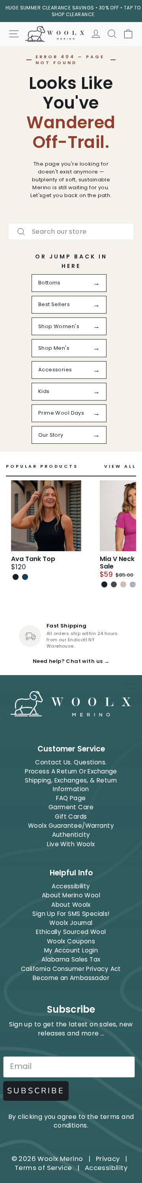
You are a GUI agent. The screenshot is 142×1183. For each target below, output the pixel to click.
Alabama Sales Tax (70, 959)
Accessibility (71, 886)
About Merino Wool (71, 895)
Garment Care (71, 807)
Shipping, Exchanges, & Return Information (71, 784)
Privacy (108, 1158)
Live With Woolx (71, 844)
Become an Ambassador (71, 978)
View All (120, 466)
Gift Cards (71, 816)
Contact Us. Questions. (70, 762)
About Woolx (71, 905)
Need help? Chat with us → (71, 661)
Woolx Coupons (71, 941)
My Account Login (71, 950)
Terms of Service (43, 1167)
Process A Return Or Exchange (71, 771)
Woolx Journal (70, 923)
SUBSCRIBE (36, 1090)
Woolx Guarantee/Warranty (71, 825)
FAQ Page (71, 798)
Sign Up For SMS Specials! (70, 914)
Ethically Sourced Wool (71, 932)
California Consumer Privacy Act (71, 969)
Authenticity (71, 834)
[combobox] (71, 231)
